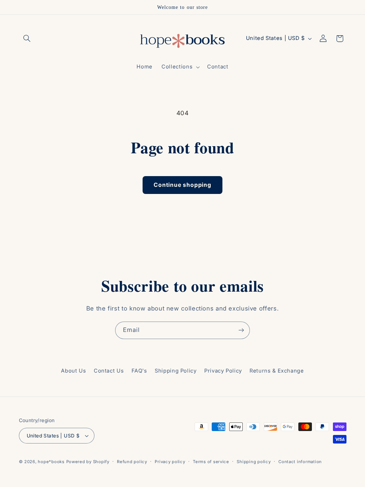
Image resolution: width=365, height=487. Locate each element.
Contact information (300, 461)
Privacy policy (170, 461)
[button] (27, 38)
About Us (73, 371)
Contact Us (109, 371)
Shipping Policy (175, 371)
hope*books (51, 461)
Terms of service (211, 461)
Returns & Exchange (277, 371)
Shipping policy (254, 461)
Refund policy (132, 461)
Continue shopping (182, 184)
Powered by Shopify (87, 461)
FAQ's (139, 371)
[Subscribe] (241, 330)
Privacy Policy (223, 371)
